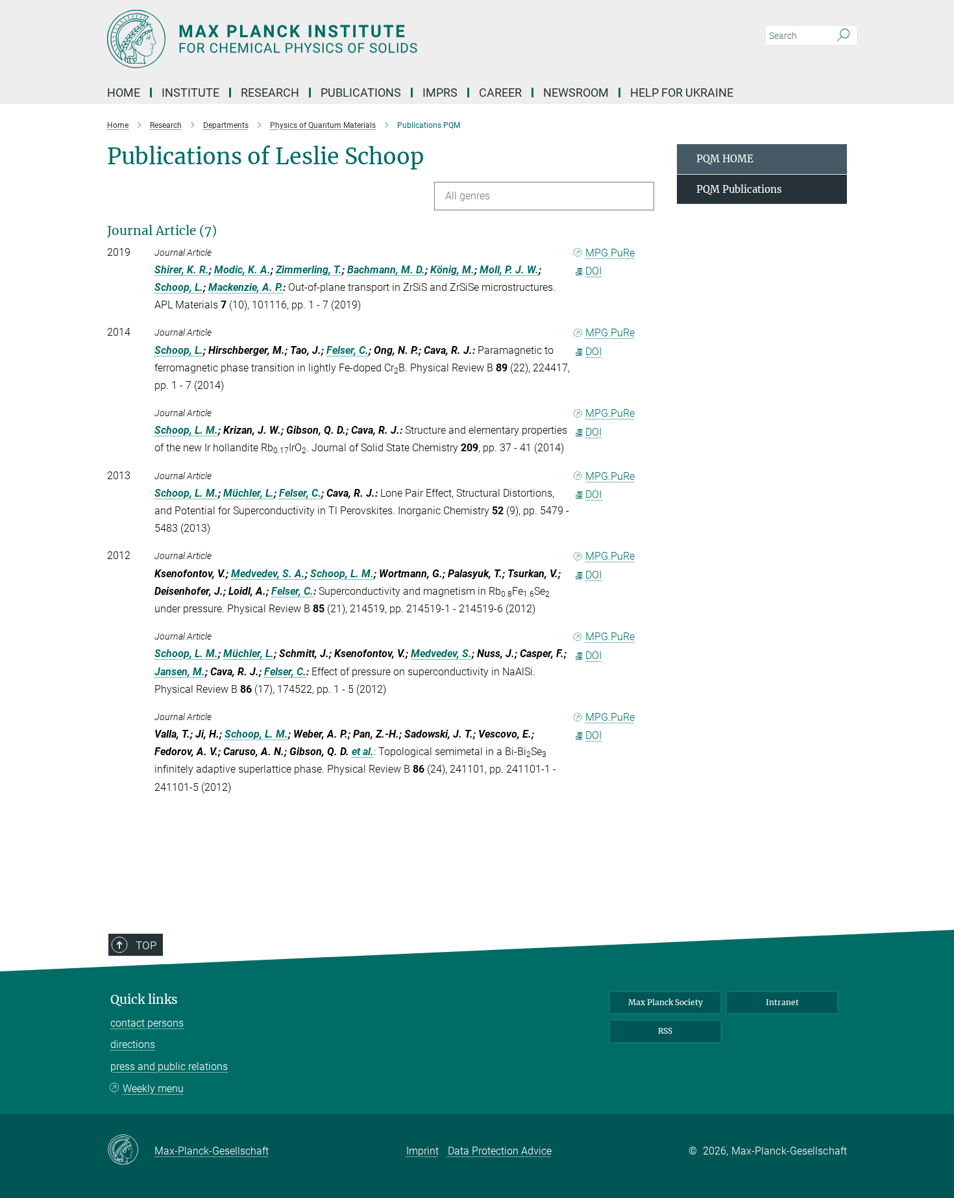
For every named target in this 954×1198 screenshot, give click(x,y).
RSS (665, 1031)
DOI (593, 271)
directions (132, 1044)
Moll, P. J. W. (509, 270)
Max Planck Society (665, 1002)
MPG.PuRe (610, 253)
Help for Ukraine (681, 92)
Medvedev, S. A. (268, 574)
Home (123, 92)
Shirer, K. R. (181, 270)
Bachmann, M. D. (386, 270)
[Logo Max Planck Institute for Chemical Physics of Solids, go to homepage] (350, 39)
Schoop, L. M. (186, 430)
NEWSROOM (576, 92)
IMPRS (440, 92)
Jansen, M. (179, 672)
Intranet (782, 1002)
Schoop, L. (178, 287)
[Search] (843, 36)
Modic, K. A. (242, 270)
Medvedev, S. (441, 653)
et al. (363, 751)
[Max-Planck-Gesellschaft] (130, 1150)
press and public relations (169, 1066)
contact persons (147, 1023)
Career (500, 92)
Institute (190, 92)
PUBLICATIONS (361, 92)
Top (146, 945)
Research (270, 92)
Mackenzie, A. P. (245, 287)
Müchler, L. (248, 493)
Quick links (144, 999)
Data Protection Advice (500, 1151)
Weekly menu (153, 1088)
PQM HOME (724, 159)
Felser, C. (347, 350)
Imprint (422, 1151)
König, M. (452, 270)
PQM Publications (739, 189)
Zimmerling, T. (309, 270)
